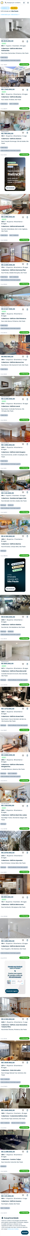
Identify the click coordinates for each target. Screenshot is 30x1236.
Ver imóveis (10, 188)
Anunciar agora (12, 991)
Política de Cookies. (13, 1229)
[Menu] (28, 3)
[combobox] (15, 15)
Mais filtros (14, 8)
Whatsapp (25, 64)
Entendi (25, 1232)
